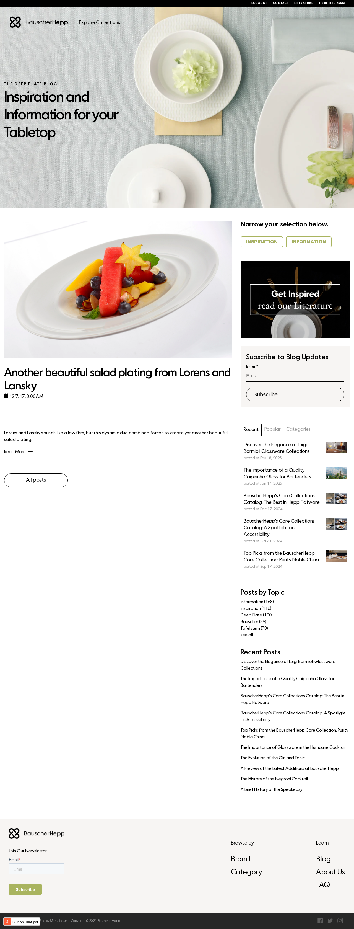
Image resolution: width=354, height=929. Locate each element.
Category (246, 872)
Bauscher (253, 622)
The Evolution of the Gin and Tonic (273, 758)
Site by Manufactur (53, 921)
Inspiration (256, 609)
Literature (303, 3)
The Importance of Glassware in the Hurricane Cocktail (293, 747)
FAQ (323, 885)
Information (257, 602)
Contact (281, 3)
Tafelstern (254, 628)
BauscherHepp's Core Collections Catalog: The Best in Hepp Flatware (292, 699)
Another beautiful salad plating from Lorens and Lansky (117, 380)
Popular (272, 429)
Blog (323, 859)
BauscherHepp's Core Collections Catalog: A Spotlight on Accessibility (293, 716)
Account (259, 3)
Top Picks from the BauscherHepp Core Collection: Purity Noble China (294, 733)
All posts (36, 480)
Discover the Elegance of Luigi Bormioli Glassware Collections (288, 665)
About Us (330, 872)
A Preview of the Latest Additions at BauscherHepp (290, 769)
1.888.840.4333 (332, 3)
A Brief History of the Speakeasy (271, 790)
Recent (251, 429)
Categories (298, 429)
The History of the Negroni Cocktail (274, 779)
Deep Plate (257, 615)
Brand (241, 859)
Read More (15, 452)
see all (247, 635)
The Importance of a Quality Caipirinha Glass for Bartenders (287, 682)
